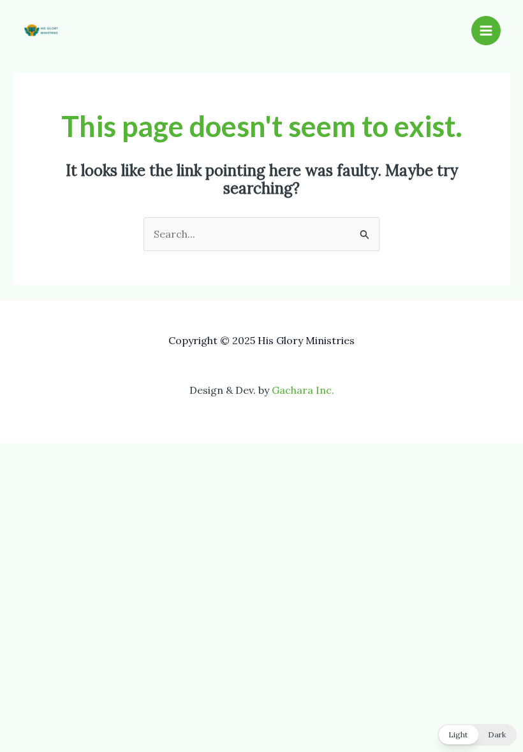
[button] (477, 735)
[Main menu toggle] (486, 30)
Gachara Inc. (303, 390)
